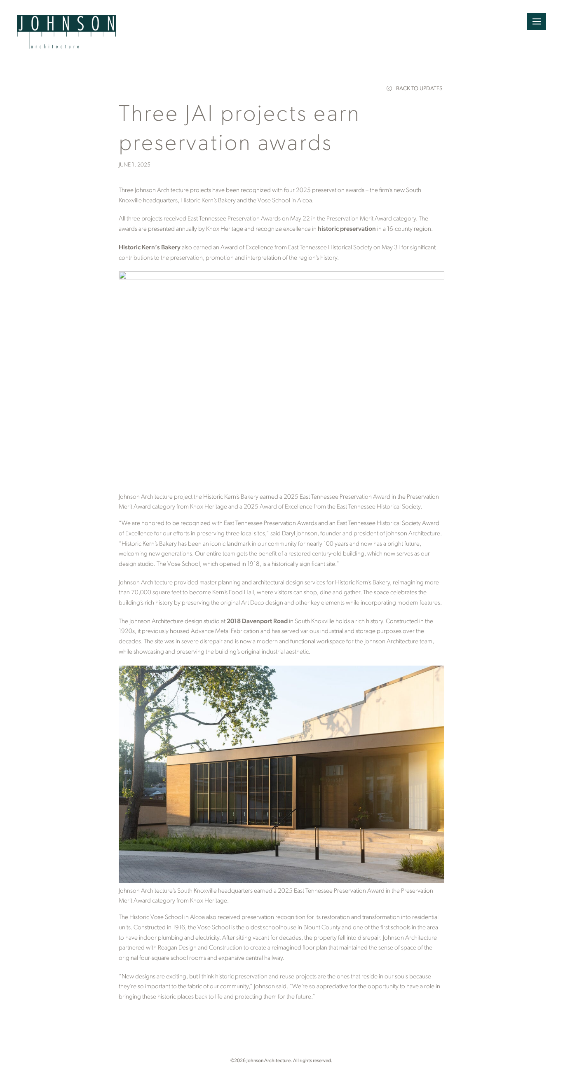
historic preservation (347, 229)
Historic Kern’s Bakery (150, 247)
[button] (536, 21)
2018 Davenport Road (257, 621)
